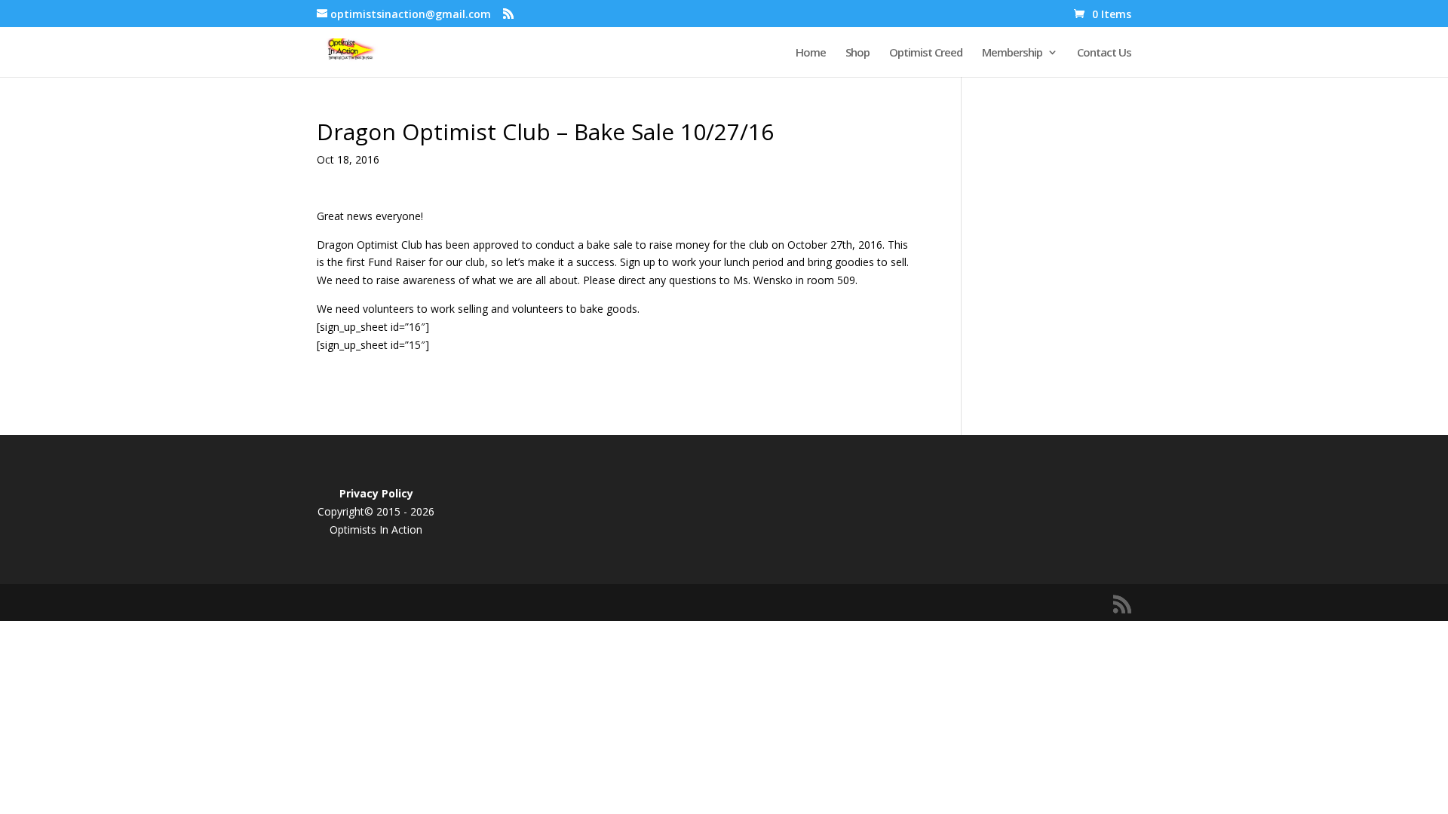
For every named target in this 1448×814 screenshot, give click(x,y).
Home (811, 53)
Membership (1012, 53)
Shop (857, 53)
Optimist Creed (925, 53)
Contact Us (1104, 53)
